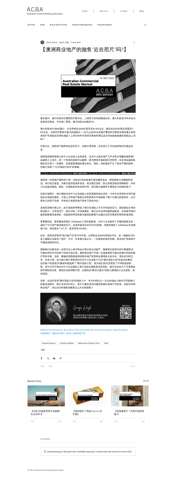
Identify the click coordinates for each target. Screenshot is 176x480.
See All (146, 380)
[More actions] (134, 42)
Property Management (82, 24)
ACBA (42, 24)
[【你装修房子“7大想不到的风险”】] (129, 395)
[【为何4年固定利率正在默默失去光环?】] (46, 395)
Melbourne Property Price (89, 343)
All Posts (31, 24)
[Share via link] (60, 358)
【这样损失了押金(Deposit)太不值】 (87, 413)
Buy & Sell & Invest (58, 24)
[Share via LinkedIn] (54, 358)
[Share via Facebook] (41, 358)
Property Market (104, 24)
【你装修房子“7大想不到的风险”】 (129, 413)
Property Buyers (49, 343)
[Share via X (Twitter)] (48, 358)
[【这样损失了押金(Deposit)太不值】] (88, 395)
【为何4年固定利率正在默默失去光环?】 (45, 413)
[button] (145, 25)
